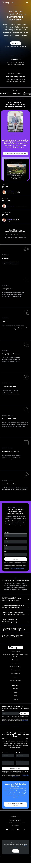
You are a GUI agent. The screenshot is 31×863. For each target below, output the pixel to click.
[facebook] (7, 829)
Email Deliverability (15, 666)
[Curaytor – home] (7, 2)
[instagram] (12, 829)
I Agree (15, 850)
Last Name (6, 538)
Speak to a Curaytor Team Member (15, 804)
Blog (15, 695)
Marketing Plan (15, 673)
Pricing (15, 699)
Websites (15, 677)
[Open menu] (27, 2)
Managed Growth (15, 670)
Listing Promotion (15, 680)
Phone (5, 551)
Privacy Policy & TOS (15, 820)
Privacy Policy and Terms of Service (17, 568)
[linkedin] (24, 829)
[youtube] (18, 829)
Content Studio (15, 663)
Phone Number (20, 760)
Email (5, 545)
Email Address (6, 760)
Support (15, 688)
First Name (7, 532)
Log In (15, 692)
